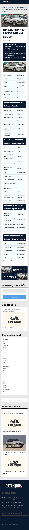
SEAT (4, 381)
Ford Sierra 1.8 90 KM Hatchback (12, 328)
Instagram (4, 520)
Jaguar (4, 360)
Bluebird (8, 9)
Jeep (4, 362)
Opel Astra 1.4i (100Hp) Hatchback (13, 414)
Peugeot (5, 373)
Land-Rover (6, 366)
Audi (4, 341)
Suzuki (4, 385)
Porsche (5, 375)
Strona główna (5, 7)
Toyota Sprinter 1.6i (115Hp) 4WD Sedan (12, 500)
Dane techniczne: (11, 406)
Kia (3, 364)
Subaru (4, 383)
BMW (4, 343)
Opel (4, 370)
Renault (5, 377)
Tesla (4, 387)
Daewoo (5, 352)
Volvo (4, 391)
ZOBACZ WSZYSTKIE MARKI (14, 400)
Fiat (4, 354)
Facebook (4, 518)
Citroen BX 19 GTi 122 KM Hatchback (11, 497)
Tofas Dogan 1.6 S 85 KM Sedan (10, 508)
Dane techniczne (16, 7)
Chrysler (5, 347)
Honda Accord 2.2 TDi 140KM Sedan (11, 502)
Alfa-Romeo (6, 339)
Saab (4, 379)
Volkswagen (6, 389)
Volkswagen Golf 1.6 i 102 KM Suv (12, 411)
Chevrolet (5, 345)
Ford (4, 356)
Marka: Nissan (9, 260)
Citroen (5, 350)
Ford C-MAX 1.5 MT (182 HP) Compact (12, 505)
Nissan (4, 368)
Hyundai (5, 358)
